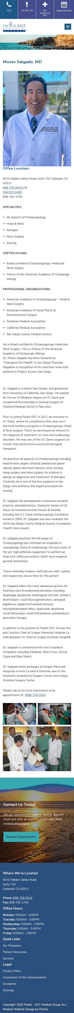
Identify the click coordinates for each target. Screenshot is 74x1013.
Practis (43, 1009)
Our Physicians (12, 946)
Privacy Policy (12, 971)
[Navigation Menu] (68, 27)
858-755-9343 (13, 188)
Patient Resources (15, 952)
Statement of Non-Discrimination (24, 977)
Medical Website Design (18, 1009)
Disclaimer (9, 984)
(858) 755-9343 (35, 695)
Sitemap (8, 990)
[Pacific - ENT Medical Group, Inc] (14, 27)
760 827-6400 (12, 192)
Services (8, 958)
